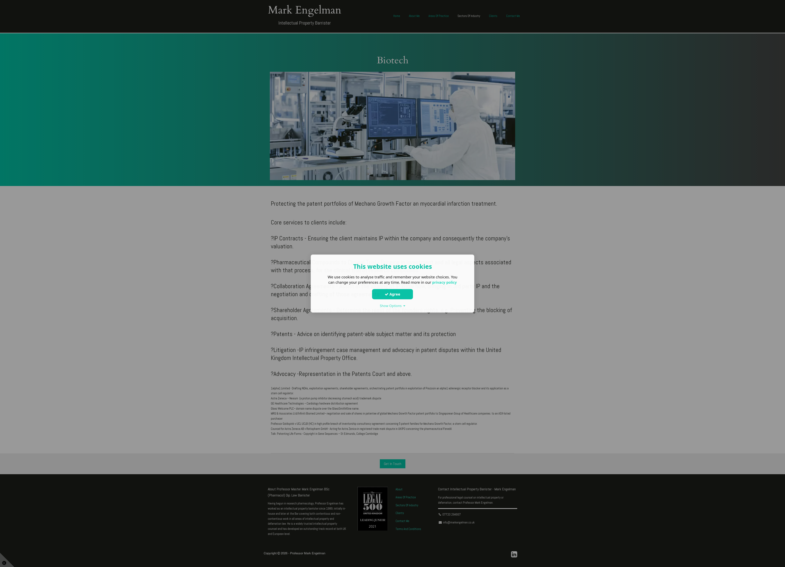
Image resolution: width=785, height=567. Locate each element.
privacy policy (444, 282)
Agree (394, 294)
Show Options (391, 306)
